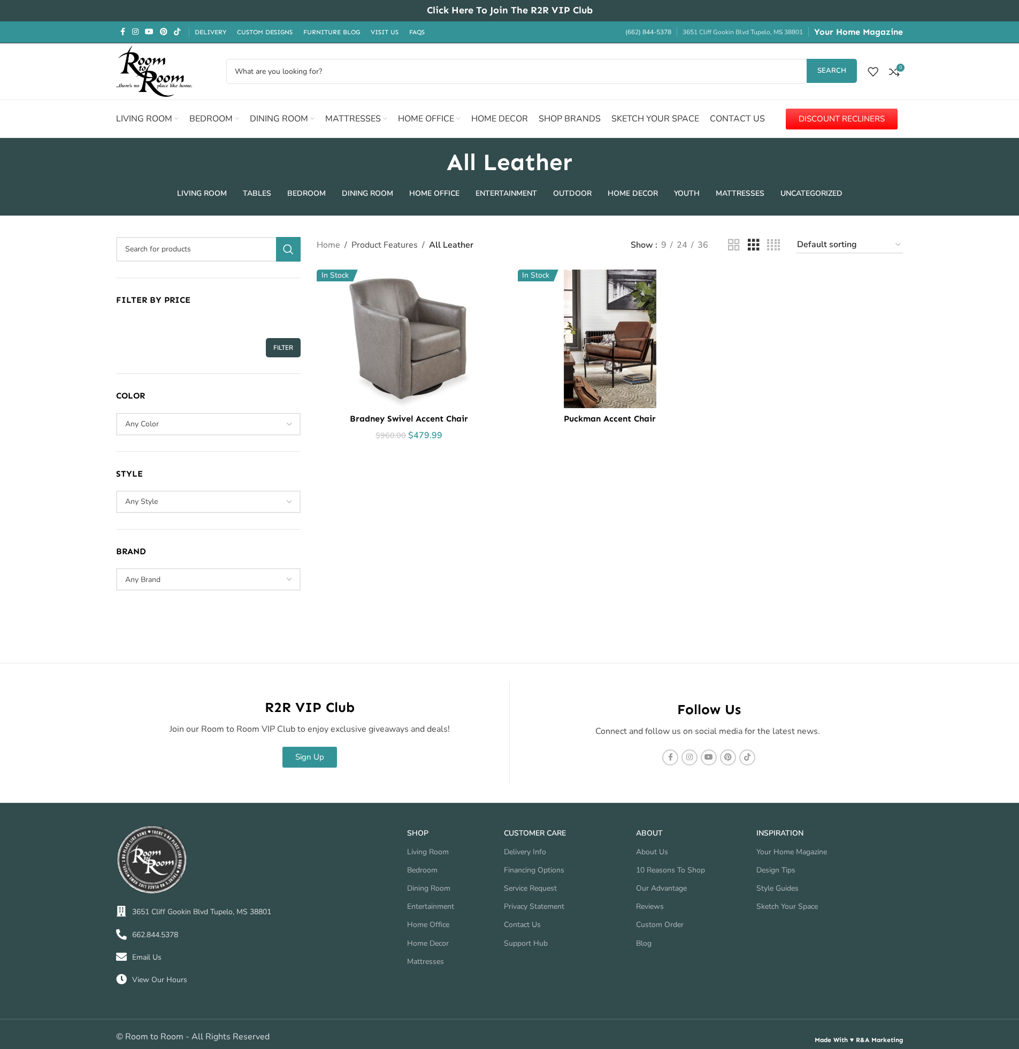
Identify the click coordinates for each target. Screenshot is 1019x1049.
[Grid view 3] (754, 245)
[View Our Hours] (121, 979)
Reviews (650, 906)
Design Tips (775, 870)
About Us (652, 852)
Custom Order (660, 925)
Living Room (428, 852)
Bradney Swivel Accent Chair (409, 419)
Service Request (530, 888)
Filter (283, 347)
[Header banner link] (509, 10)
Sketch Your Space (787, 906)
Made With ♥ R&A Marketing (859, 1040)
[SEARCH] (288, 249)
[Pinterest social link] (164, 32)
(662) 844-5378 (648, 32)
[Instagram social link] (135, 32)
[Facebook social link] (122, 32)
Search (831, 70)
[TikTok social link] (177, 32)
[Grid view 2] (734, 245)
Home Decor (428, 943)
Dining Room (428, 888)
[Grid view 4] (773, 245)
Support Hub (526, 943)
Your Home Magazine (858, 32)
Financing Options (534, 870)
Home (328, 245)
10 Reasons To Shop (670, 870)
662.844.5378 (155, 935)
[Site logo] (154, 70)
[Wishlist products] (873, 71)
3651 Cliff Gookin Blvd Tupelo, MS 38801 (201, 912)
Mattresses (425, 961)
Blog (644, 943)
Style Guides (777, 888)
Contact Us (522, 925)
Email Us (147, 957)
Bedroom (422, 870)
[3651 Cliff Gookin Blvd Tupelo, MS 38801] (121, 911)
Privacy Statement (534, 906)
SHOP (417, 833)
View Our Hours (159, 980)
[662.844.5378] (121, 934)
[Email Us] (121, 957)
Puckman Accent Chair (610, 419)
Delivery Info (525, 852)
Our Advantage (661, 888)
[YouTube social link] (149, 32)
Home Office (428, 925)
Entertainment (430, 906)
